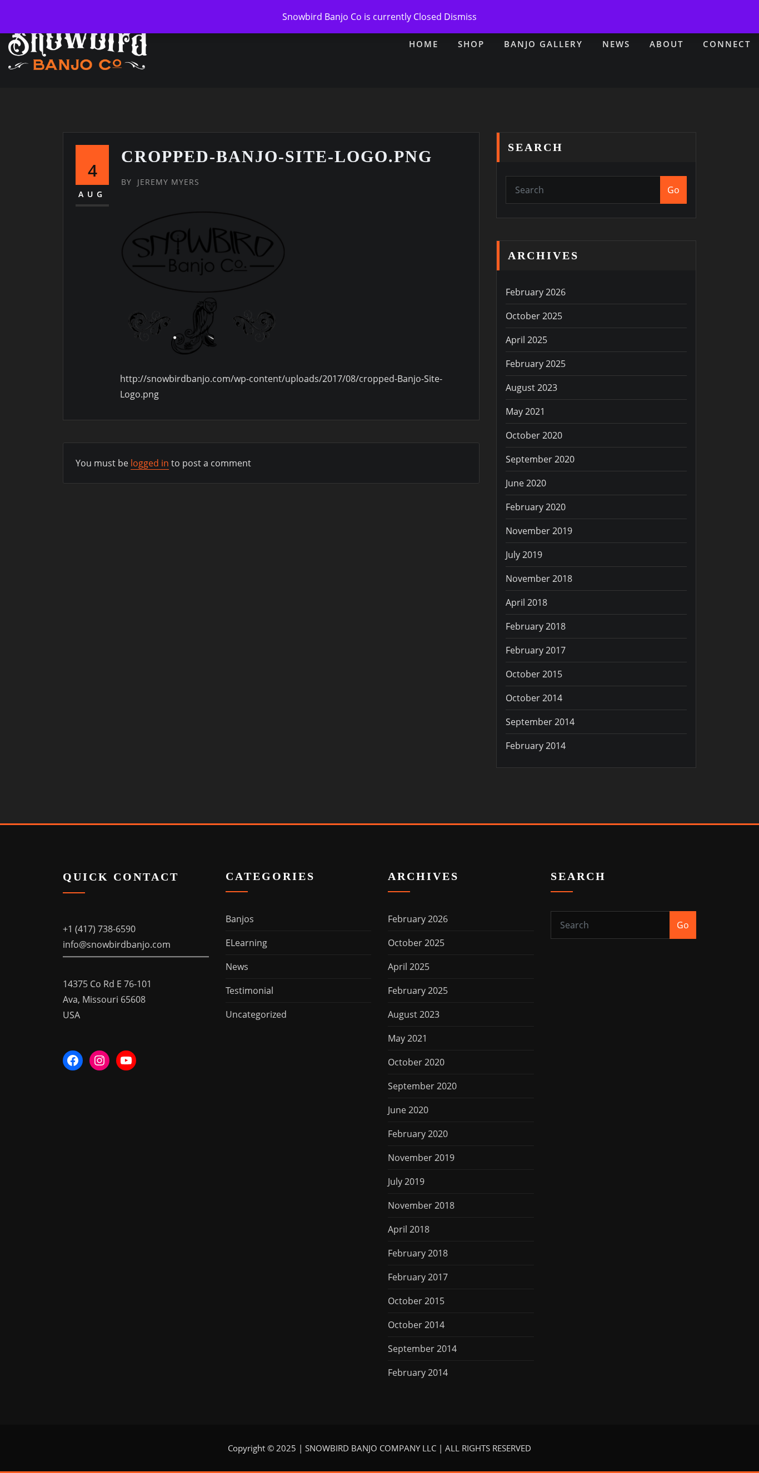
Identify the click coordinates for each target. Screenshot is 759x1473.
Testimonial (249, 990)
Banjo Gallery (543, 43)
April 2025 (526, 340)
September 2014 (540, 722)
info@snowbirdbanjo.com (117, 944)
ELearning (246, 943)
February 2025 (536, 364)
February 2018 (536, 626)
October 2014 (534, 698)
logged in (150, 463)
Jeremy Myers (160, 182)
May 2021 (525, 411)
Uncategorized (256, 1014)
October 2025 (534, 316)
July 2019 (524, 555)
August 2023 (531, 387)
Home (423, 43)
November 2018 (539, 578)
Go (673, 190)
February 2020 (536, 507)
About (666, 43)
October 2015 (534, 674)
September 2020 (540, 459)
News (616, 43)
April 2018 (526, 602)
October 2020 (534, 435)
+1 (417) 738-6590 (99, 929)
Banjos (240, 919)
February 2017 (536, 650)
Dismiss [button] (460, 17)
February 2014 (536, 746)
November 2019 (539, 531)
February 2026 (536, 292)
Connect (727, 43)
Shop (471, 43)
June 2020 (526, 483)
